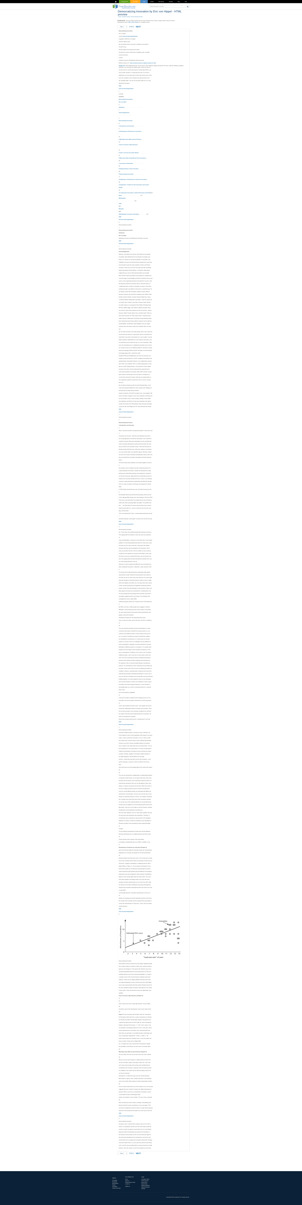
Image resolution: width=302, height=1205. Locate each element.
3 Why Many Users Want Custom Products (130, 139)
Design (121, 187)
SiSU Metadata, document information (129, 214)
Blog (179, 1)
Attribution (122, 107)
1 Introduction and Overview (126, 126)
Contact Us (127, 1183)
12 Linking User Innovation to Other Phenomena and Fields (135, 192)
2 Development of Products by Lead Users (130, 131)
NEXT (138, 27)
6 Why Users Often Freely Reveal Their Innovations (132, 158)
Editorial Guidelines (145, 1185)
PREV (131, 27)
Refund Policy (144, 1183)
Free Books (114, 1180)
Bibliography (122, 198)
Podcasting (114, 1186)
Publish (152, 1)
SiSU (120, 86)
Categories (124, 1)
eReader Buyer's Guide (130, 1182)
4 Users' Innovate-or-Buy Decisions (128, 144)
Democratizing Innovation (137, 16)
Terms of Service (144, 1180)
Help (186, 1)
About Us (127, 1180)
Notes (120, 195)
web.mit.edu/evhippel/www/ (130, 36)
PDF (130, 22)
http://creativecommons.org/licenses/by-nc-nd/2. (143, 63)
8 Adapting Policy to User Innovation (129, 168)
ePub (132, 22)
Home (119, 16)
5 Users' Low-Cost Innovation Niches (129, 152)
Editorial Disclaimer (145, 1187)
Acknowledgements (124, 112)
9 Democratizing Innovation (126, 174)
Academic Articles (126, 16)
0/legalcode (122, 65)
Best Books (161, 1)
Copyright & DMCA (145, 1179)
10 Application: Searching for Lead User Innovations (133, 179)
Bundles (171, 1)
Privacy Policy (144, 1182)
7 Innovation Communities (126, 163)
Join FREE (135, 1)
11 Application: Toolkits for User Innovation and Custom (134, 184)
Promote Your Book (116, 1188)
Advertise (143, 1188)
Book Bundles (115, 1183)
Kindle (136, 22)
